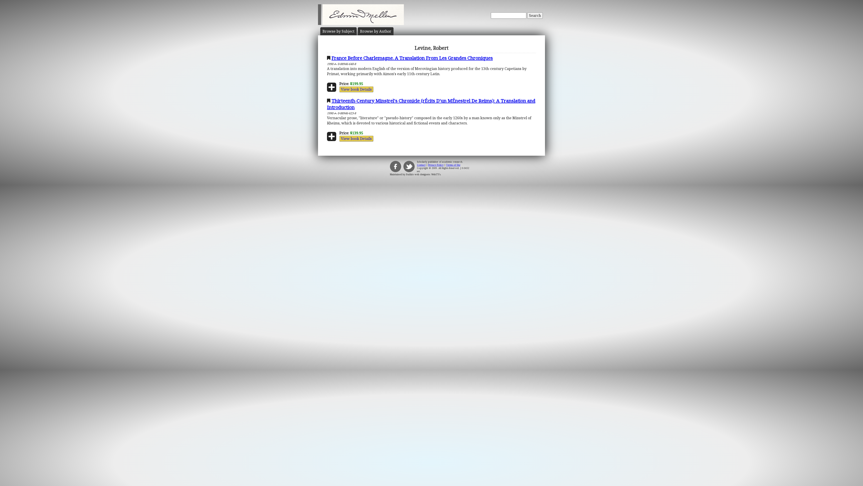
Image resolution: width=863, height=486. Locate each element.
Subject (338, 31)
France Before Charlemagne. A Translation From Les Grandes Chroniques (412, 58)
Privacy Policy (436, 164)
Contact (421, 164)
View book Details (356, 89)
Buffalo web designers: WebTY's (423, 174)
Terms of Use (453, 164)
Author (375, 31)
